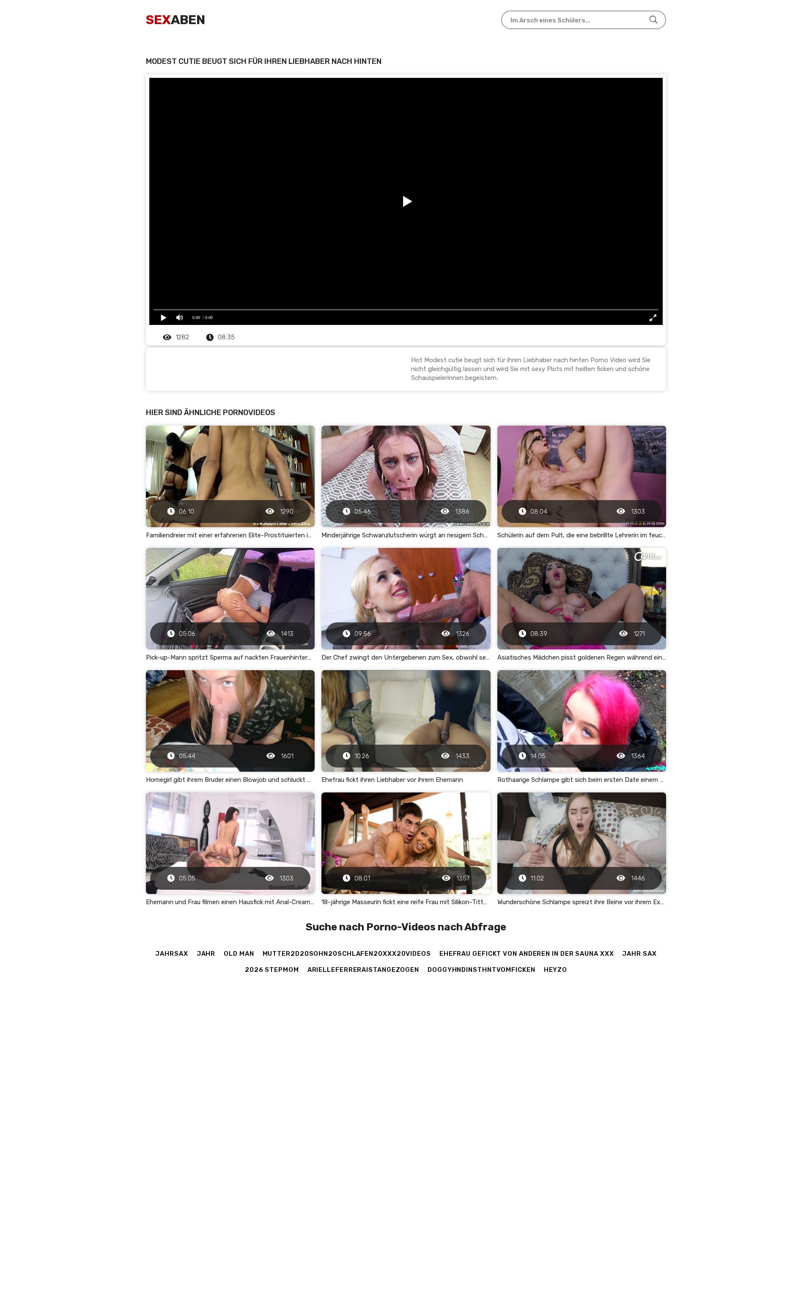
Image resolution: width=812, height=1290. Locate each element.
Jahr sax (639, 953)
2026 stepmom (272, 970)
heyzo (556, 970)
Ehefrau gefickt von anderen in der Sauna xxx (526, 953)
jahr (206, 953)
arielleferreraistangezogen (363, 970)
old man (239, 953)
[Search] (653, 19)
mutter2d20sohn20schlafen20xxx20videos (347, 953)
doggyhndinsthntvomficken (481, 970)
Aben (175, 20)
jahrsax (171, 953)
